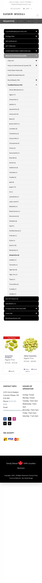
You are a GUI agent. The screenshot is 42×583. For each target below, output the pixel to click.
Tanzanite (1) (13, 265)
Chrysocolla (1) (14, 138)
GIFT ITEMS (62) (10, 46)
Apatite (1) (12, 104)
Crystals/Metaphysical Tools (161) (16, 31)
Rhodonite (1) (13, 250)
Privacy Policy (33, 475)
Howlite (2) (12, 177)
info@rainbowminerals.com (21, 4)
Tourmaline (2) (14, 284)
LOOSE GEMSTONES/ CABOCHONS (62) (17, 51)
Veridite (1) (12, 294)
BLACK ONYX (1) (14, 124)
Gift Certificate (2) (11, 41)
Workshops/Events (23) (12, 318)
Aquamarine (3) (14, 109)
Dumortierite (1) (14, 153)
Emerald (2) (12, 158)
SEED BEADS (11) (10, 304)
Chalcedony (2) (14, 133)
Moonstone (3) (14, 216)
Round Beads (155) (14, 80)
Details (12, 371)
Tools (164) (8, 313)
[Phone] (9, 423)
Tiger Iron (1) (13, 274)
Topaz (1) (12, 279)
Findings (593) (9, 36)
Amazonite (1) (13, 99)
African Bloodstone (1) (16, 90)
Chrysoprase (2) (14, 143)
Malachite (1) (13, 206)
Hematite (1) (13, 172)
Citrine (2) (12, 148)
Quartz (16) (12, 245)
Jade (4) (11, 182)
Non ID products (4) (11, 299)
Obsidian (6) (13, 221)
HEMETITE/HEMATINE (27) (16, 75)
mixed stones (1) (14, 211)
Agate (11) (12, 95)
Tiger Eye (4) (13, 270)
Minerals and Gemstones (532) (15, 56)
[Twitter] (9, 419)
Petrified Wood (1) (15, 231)
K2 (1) (11, 192)
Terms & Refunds (15, 478)
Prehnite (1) (13, 236)
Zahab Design (28, 478)
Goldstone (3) (13, 168)
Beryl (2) (11, 119)
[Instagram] (14, 419)
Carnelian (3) (13, 129)
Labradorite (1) (14, 197)
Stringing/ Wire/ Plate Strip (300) (15, 308)
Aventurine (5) (13, 114)
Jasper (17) (12, 187)
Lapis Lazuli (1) (14, 202)
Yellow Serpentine (30, 356)
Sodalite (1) (12, 260)
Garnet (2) (12, 163)
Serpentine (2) (14, 255)
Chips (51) (11, 61)
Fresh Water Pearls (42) (15, 70)
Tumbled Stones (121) (15, 85)
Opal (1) (11, 226)
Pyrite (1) (12, 240)
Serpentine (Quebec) (9, 356)
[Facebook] (5, 419)
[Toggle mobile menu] (38, 15)
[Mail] (5, 423)
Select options (27, 370)
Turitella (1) (12, 289)
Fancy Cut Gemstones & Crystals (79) (19, 65)
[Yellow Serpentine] (30, 344)
